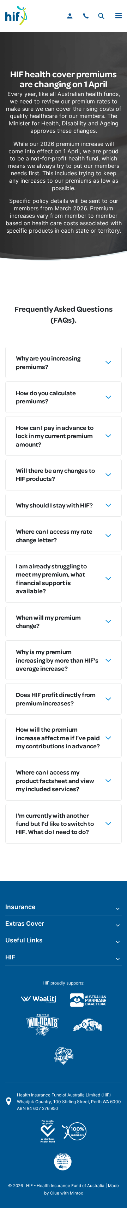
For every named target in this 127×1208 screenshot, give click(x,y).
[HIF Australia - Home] (19, 16)
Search (101, 16)
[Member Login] (70, 16)
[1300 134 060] (86, 16)
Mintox (76, 1193)
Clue (54, 1193)
